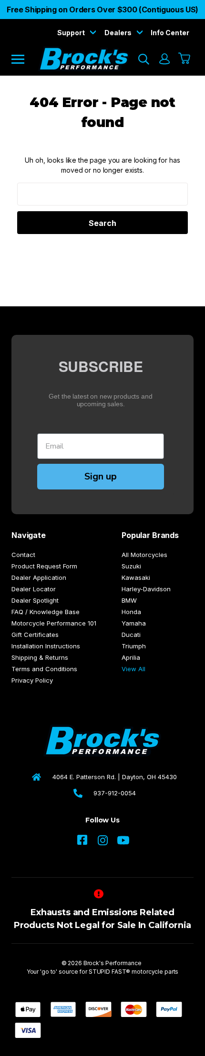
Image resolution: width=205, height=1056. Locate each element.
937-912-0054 (114, 793)
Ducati (131, 634)
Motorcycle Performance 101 (53, 623)
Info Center (170, 33)
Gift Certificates (35, 634)
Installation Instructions (45, 646)
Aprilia (131, 657)
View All (133, 669)
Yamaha (134, 623)
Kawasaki (136, 577)
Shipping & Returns (39, 657)
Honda (131, 612)
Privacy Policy (32, 680)
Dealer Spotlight (35, 600)
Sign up (100, 476)
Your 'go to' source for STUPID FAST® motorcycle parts (103, 971)
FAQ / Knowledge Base (45, 612)
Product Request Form (44, 566)
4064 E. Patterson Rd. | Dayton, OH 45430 (114, 777)
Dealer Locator (33, 589)
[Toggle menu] (24, 59)
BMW (129, 600)
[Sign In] (164, 59)
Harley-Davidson (146, 589)
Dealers (118, 33)
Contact (23, 554)
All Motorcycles (144, 554)
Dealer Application (38, 577)
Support (71, 33)
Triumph (134, 646)
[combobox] (102, 194)
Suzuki (131, 566)
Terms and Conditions (44, 669)
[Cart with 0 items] (185, 59)
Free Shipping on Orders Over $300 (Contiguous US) (102, 9)
